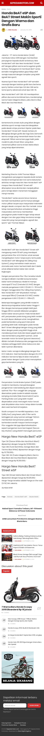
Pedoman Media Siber (9, 725)
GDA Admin (18, 541)
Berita (9, 9)
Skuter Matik (33, 497)
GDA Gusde (12, 30)
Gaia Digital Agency (24, 731)
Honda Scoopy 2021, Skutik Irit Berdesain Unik (23, 628)
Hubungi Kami (6, 723)
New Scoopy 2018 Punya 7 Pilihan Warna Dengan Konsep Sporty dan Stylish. (22, 620)
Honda (9, 497)
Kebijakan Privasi (20, 723)
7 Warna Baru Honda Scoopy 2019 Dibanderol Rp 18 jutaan (17, 608)
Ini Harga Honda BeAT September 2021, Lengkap (25, 635)
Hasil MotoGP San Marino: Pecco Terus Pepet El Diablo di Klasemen (27, 546)
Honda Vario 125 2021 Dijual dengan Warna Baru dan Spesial (24, 643)
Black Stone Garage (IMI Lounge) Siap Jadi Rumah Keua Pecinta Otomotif (27, 555)
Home (3, 9)
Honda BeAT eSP (21, 497)
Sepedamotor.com (13, 729)
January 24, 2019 (26, 30)
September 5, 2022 (28, 541)
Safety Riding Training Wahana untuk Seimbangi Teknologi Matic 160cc (27, 537)
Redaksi (23, 725)
